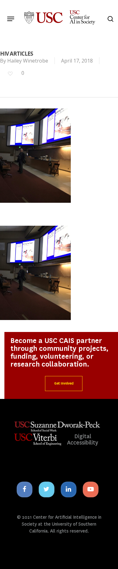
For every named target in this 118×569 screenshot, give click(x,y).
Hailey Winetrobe (27, 60)
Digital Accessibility (82, 439)
